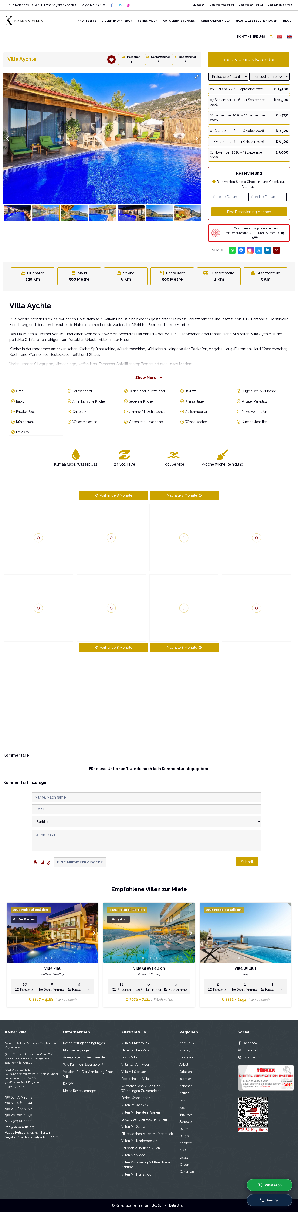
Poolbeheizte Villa (135, 1079)
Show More (149, 377)
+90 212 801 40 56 (18, 1115)
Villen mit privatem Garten (140, 1112)
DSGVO (69, 1084)
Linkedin (249, 1050)
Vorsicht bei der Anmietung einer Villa (88, 1074)
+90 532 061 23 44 (251, 5)
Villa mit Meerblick (135, 1043)
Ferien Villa (147, 20)
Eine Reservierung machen (249, 212)
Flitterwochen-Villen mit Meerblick (147, 1134)
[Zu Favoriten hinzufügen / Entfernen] (111, 59)
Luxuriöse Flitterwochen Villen (144, 1119)
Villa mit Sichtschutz (136, 1072)
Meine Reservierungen (80, 1091)
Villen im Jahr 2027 (117, 20)
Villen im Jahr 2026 (136, 1105)
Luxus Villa (129, 1057)
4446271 (199, 5)
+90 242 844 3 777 (280, 5)
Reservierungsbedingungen (84, 1043)
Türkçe (279, 37)
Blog (287, 20)
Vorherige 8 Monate (115, 495)
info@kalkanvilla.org (20, 1127)
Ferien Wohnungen (135, 1098)
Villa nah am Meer (135, 1064)
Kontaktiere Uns (251, 36)
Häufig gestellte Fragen (257, 20)
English (289, 37)
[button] (196, 77)
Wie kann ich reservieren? (83, 1064)
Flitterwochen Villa (135, 1050)
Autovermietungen (179, 20)
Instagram (249, 1057)
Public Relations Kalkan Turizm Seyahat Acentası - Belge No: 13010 (55, 5)
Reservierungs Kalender (248, 59)
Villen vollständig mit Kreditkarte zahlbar (145, 1164)
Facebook (249, 1043)
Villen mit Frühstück (136, 1174)
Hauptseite (87, 20)
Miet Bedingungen (77, 1050)
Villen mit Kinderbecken (139, 1141)
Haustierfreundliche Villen (140, 1148)
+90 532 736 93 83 (222, 5)
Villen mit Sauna (133, 1126)
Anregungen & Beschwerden (85, 1057)
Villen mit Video (133, 1155)
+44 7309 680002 (18, 1121)
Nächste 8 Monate (182, 495)
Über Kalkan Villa (215, 20)
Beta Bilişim (177, 1205)
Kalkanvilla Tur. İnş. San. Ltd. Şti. (139, 1205)
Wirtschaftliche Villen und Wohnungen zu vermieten (141, 1088)
